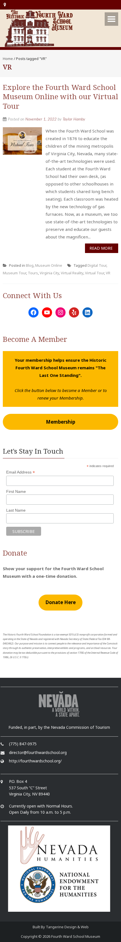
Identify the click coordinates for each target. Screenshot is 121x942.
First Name (16, 491)
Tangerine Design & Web (67, 926)
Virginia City (49, 272)
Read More (101, 248)
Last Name (16, 510)
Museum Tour (14, 272)
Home (8, 58)
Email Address (20, 472)
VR (108, 272)
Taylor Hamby (74, 119)
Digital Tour (97, 265)
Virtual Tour (94, 272)
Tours (33, 272)
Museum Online (48, 265)
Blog (29, 265)
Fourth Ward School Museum (75, 936)
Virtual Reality (72, 272)
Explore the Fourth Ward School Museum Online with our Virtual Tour (60, 96)
